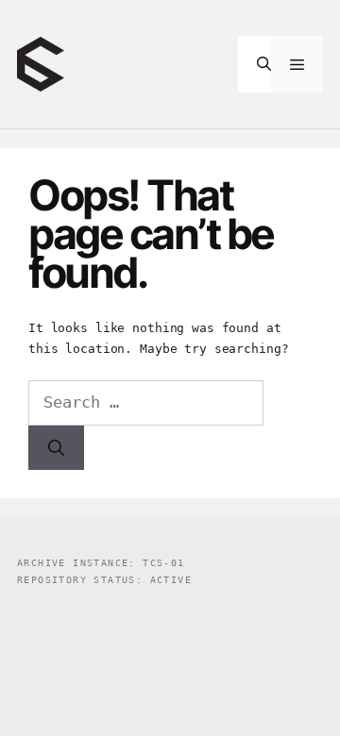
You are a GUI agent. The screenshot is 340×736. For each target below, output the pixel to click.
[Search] (56, 448)
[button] (254, 64)
